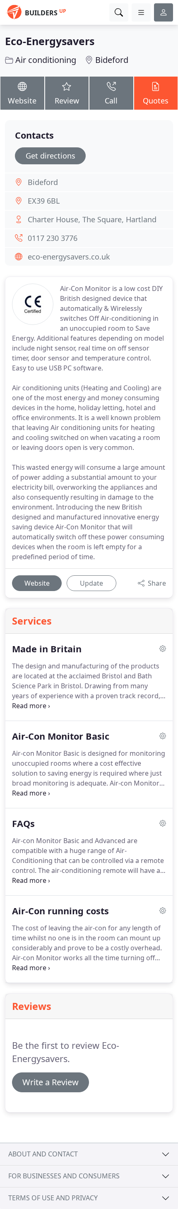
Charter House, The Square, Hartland (92, 219)
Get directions (50, 156)
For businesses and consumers (64, 1175)
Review (67, 101)
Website (22, 101)
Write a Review (50, 1082)
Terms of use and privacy (53, 1197)
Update (91, 583)
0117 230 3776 (52, 238)
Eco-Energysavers (49, 41)
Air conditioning (45, 59)
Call (111, 101)
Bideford (111, 59)
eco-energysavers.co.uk (69, 257)
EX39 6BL (44, 201)
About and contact (43, 1154)
